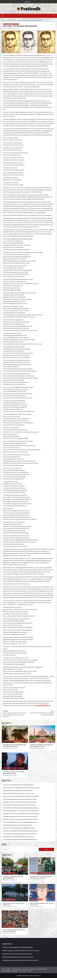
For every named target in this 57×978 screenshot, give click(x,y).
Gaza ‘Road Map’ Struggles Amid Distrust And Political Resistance (20, 839)
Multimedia (15, 971)
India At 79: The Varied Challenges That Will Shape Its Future (19, 828)
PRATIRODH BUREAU (8, 28)
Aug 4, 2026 (41, 748)
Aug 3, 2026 (14, 775)
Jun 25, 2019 (17, 28)
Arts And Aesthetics (42, 969)
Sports (30, 971)
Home (3, 969)
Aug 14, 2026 (14, 748)
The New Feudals (6, 971)
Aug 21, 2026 (14, 879)
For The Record (23, 971)
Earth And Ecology (34, 872)
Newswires (33, 969)
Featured (5, 872)
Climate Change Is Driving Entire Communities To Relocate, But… (19, 805)
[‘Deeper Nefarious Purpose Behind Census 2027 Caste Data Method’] (15, 919)
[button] (3, 15)
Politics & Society (11, 872)
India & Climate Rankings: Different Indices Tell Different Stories (20, 799)
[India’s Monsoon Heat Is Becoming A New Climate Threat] (15, 892)
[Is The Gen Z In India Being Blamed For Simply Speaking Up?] (15, 866)
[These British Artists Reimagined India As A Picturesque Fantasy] (15, 734)
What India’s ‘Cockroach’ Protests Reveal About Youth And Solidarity (21, 813)
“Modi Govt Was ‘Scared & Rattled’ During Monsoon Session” (18, 836)
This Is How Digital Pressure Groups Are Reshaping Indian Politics (20, 822)
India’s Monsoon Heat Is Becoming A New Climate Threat (17, 790)
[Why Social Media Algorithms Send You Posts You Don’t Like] (42, 892)
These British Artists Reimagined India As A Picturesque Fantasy (19, 833)
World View (26, 969)
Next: (42, 712)
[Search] (54, 15)
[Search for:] (21, 849)
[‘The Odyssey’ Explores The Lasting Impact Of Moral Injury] (15, 761)
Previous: (14, 713)
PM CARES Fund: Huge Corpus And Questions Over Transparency (20, 802)
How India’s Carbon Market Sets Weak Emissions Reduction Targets (20, 831)
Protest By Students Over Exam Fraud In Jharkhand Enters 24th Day (20, 819)
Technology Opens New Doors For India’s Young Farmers (17, 825)
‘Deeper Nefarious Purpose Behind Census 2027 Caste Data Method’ (21, 796)
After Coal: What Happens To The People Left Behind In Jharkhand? (20, 810)
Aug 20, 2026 (41, 906)
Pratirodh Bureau (7, 748)
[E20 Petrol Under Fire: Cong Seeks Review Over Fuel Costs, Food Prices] (42, 866)
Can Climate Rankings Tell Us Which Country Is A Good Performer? (20, 816)
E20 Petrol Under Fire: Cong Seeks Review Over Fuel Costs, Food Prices (21, 787)
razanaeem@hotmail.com (42, 705)
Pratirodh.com (36, 975)
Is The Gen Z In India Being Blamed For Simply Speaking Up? (18, 784)
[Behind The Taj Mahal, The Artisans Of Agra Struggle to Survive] (42, 734)
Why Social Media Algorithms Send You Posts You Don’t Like (18, 793)
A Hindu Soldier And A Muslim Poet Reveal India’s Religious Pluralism (20, 807)
